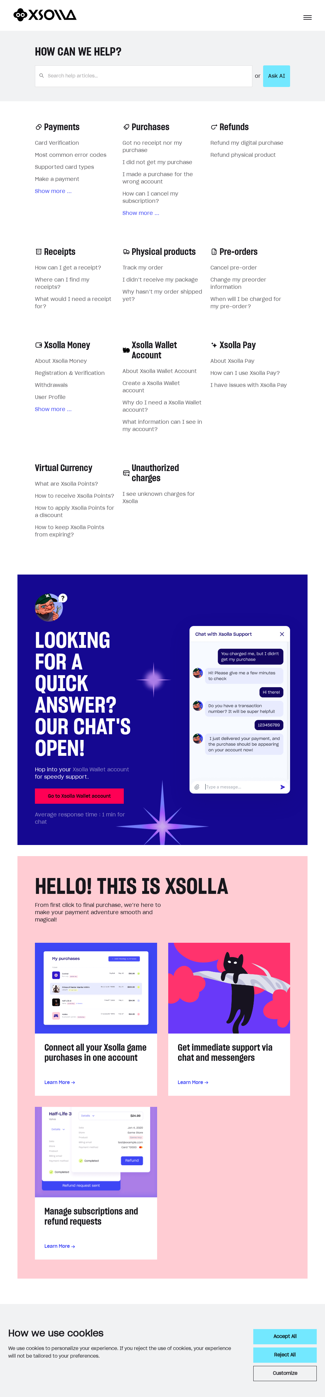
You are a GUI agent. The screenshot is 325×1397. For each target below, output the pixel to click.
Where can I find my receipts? (62, 283)
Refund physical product (243, 155)
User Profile (50, 397)
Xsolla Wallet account (101, 769)
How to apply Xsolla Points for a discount (74, 512)
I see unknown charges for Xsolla (159, 498)
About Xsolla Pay (232, 361)
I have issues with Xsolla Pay (248, 385)
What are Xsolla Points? (66, 484)
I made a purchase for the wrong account (158, 178)
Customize (285, 1373)
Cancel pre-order (233, 267)
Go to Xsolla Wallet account (79, 796)
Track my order (143, 267)
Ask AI (276, 76)
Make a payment (57, 179)
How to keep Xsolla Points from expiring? (69, 531)
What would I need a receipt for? (73, 303)
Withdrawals (51, 385)
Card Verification (57, 143)
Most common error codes (70, 155)
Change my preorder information (238, 283)
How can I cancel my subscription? (150, 197)
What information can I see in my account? (162, 426)
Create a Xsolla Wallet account (151, 387)
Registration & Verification (70, 373)
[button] (307, 17)
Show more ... (53, 191)
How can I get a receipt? (68, 267)
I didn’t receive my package (160, 280)
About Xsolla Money (61, 361)
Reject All (285, 1355)
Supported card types (64, 167)
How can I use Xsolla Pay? (245, 373)
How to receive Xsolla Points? (74, 496)
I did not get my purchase (157, 162)
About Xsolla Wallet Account (160, 371)
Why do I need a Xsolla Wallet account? (162, 406)
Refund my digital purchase (246, 143)
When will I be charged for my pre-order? (245, 303)
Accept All (285, 1336)
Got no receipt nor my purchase (152, 147)
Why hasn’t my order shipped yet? (162, 295)
